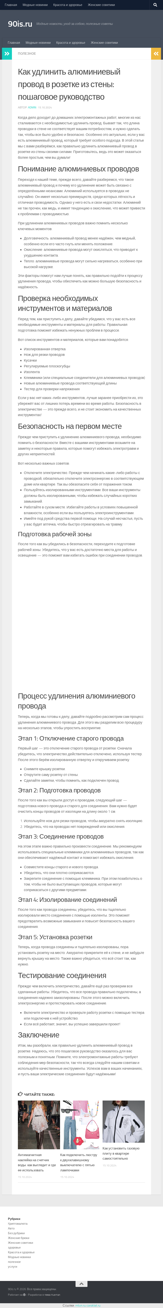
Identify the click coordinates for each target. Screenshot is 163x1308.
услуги (12, 1266)
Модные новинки (35, 5)
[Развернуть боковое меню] (7, 54)
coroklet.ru (93, 1305)
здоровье (14, 1247)
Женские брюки (18, 1238)
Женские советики (101, 5)
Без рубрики (16, 1233)
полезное (27, 53)
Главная (11, 5)
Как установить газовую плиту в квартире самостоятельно (121, 1153)
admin (32, 107)
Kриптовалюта (17, 1223)
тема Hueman (52, 1294)
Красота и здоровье (67, 5)
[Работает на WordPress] (24, 1294)
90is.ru (20, 24)
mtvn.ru (80, 1305)
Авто (11, 1228)
